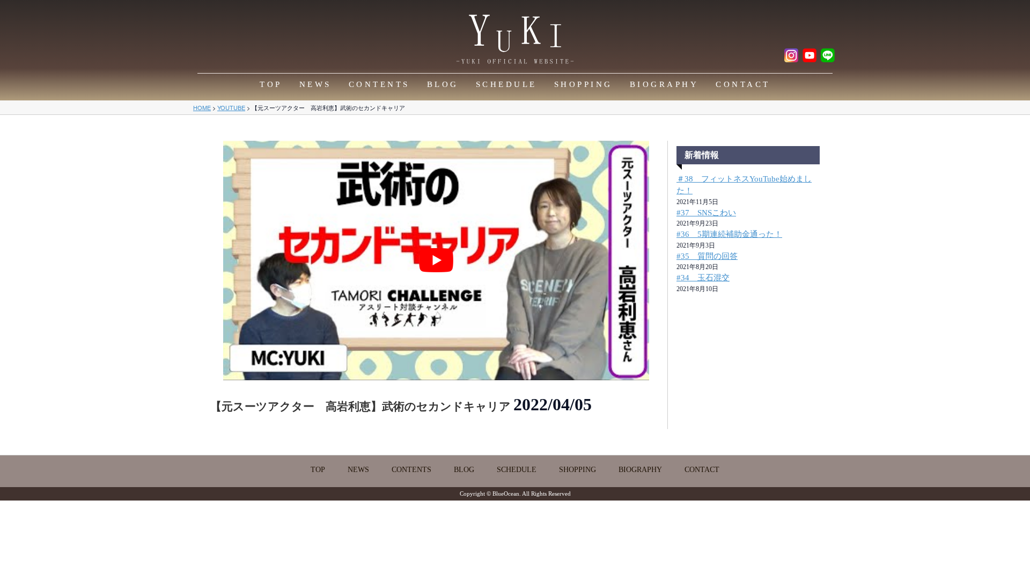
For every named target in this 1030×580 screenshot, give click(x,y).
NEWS (315, 84)
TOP (271, 84)
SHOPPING (583, 84)
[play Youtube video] (436, 260)
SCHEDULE (506, 84)
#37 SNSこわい (706, 212)
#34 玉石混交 (703, 277)
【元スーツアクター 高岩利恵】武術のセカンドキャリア (361, 406)
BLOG (443, 84)
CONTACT (743, 84)
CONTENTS (379, 84)
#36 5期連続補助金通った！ (729, 234)
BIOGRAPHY (664, 84)
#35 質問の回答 (707, 256)
